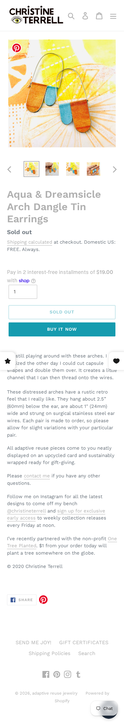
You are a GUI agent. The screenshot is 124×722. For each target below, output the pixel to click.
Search (86, 653)
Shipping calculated (29, 242)
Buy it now (62, 329)
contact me (37, 476)
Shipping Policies (49, 653)
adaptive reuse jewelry (55, 693)
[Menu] (113, 15)
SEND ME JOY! (33, 642)
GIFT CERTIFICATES (83, 642)
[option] (31, 169)
